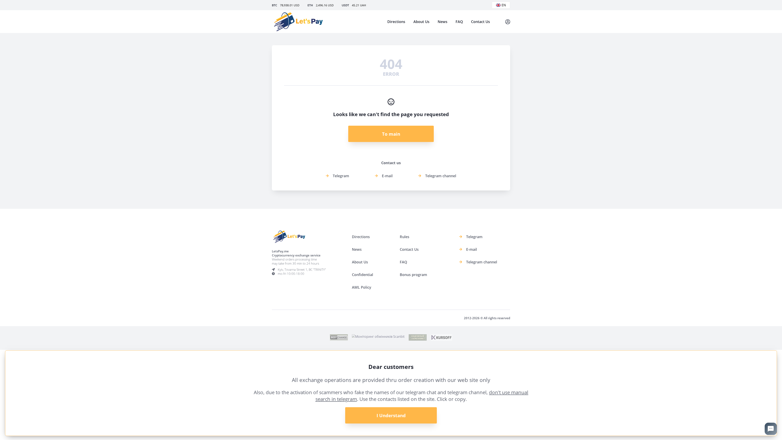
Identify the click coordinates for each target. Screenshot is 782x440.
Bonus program (413, 274)
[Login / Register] (507, 21)
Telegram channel (440, 175)
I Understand (391, 415)
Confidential (362, 274)
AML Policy (361, 287)
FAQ (459, 21)
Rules (404, 236)
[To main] (298, 21)
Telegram (341, 175)
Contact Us (480, 21)
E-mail (387, 175)
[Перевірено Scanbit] (378, 336)
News (442, 21)
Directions (396, 21)
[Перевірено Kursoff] (441, 339)
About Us (421, 21)
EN (504, 5)
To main (391, 134)
